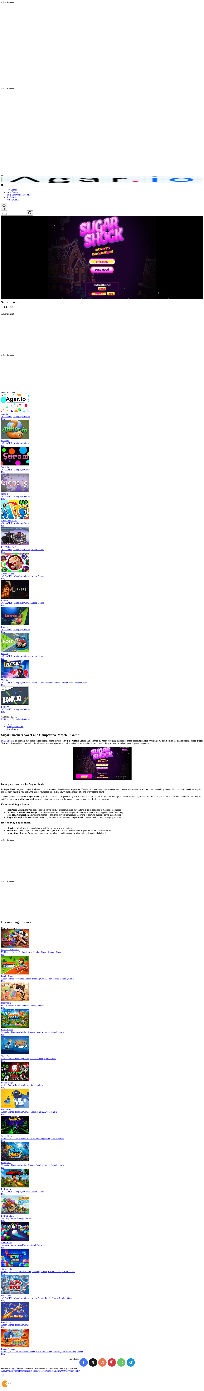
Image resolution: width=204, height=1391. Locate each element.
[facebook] (83, 1362)
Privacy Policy (74, 1371)
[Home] (102, 182)
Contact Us (51, 1371)
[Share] (2, 307)
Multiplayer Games (9, 719)
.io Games (11, 197)
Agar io (15, 1368)
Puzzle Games (24, 719)
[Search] (30, 213)
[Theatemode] (8, 307)
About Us (5, 1371)
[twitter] (93, 1362)
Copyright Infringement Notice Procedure (28, 1371)
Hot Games (12, 190)
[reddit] (102, 1362)
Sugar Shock (6, 741)
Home (9, 724)
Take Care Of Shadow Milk (19, 195)
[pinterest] (112, 1362)
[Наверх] (4, 1377)
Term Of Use (62, 1371)
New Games (12, 192)
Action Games (13, 200)
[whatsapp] (121, 1362)
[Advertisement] (12, 45)
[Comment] (5, 307)
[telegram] (131, 1362)
